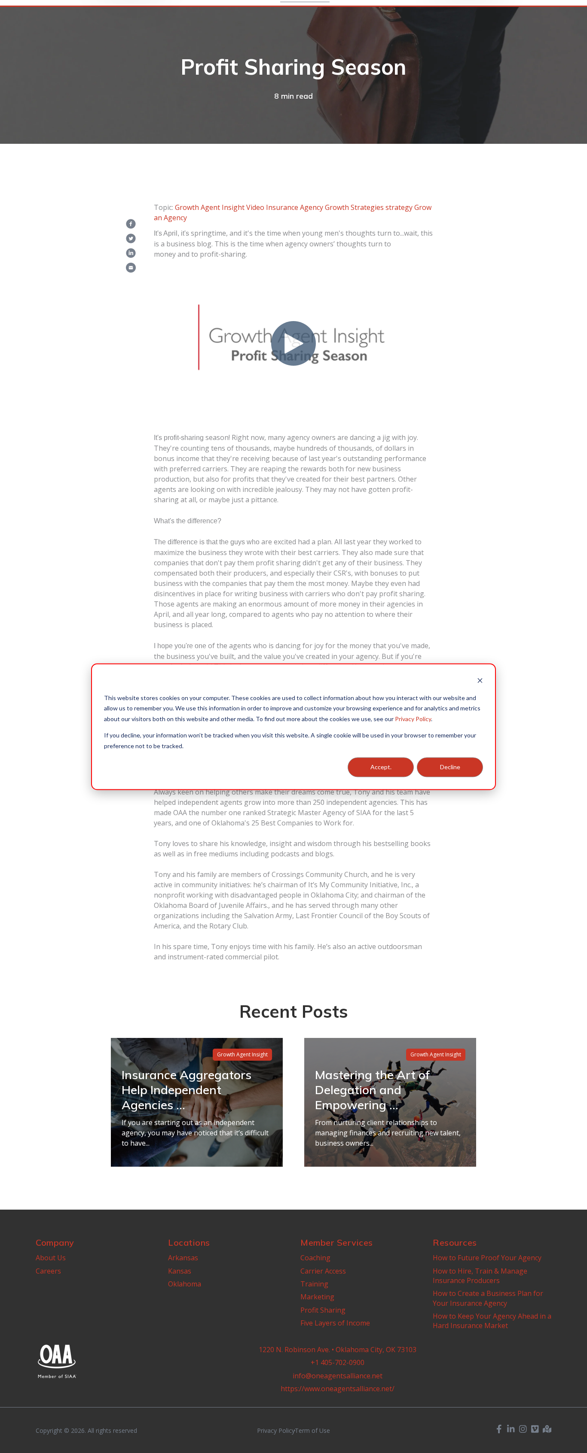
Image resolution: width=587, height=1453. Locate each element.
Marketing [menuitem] (317, 1296)
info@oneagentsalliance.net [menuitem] (337, 1375)
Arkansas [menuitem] (183, 1257)
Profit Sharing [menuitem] (322, 1310)
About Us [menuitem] (51, 1257)
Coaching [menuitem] (315, 1257)
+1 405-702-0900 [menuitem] (337, 1362)
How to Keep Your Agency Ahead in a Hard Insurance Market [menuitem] (492, 1320)
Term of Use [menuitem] (312, 1431)
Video (255, 207)
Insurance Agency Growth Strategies (325, 207)
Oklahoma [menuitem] (184, 1284)
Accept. (380, 766)
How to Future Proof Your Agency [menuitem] (487, 1257)
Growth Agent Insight (210, 207)
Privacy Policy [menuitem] (276, 1431)
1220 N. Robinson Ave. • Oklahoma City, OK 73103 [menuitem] (337, 1349)
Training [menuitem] (314, 1284)
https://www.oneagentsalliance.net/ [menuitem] (337, 1388)
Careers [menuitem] (48, 1271)
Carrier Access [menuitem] (323, 1271)
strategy (399, 207)
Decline (450, 766)
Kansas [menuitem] (179, 1271)
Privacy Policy (413, 718)
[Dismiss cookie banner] (480, 681)
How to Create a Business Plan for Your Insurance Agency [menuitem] (488, 1298)
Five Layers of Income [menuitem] (335, 1323)
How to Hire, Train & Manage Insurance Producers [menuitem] (480, 1275)
